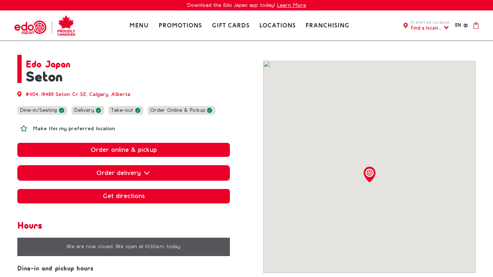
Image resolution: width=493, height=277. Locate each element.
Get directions (124, 195)
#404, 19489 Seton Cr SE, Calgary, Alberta (78, 94)
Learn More (291, 5)
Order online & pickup (124, 149)
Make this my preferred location (74, 129)
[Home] (44, 25)
